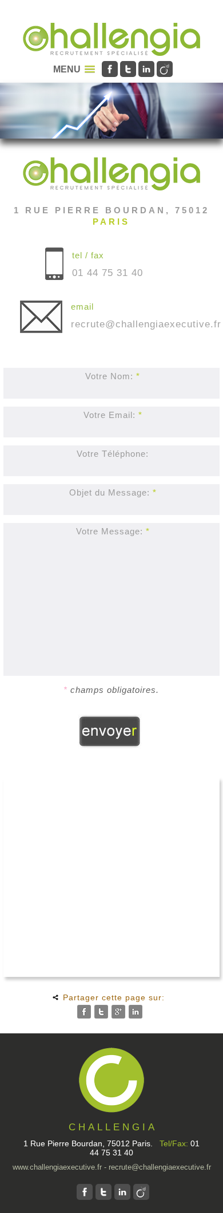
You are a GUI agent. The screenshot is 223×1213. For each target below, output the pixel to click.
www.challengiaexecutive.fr (57, 1167)
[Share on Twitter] (101, 1012)
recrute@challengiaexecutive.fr (146, 324)
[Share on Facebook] (84, 1012)
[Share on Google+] (118, 1012)
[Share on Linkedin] (135, 1012)
